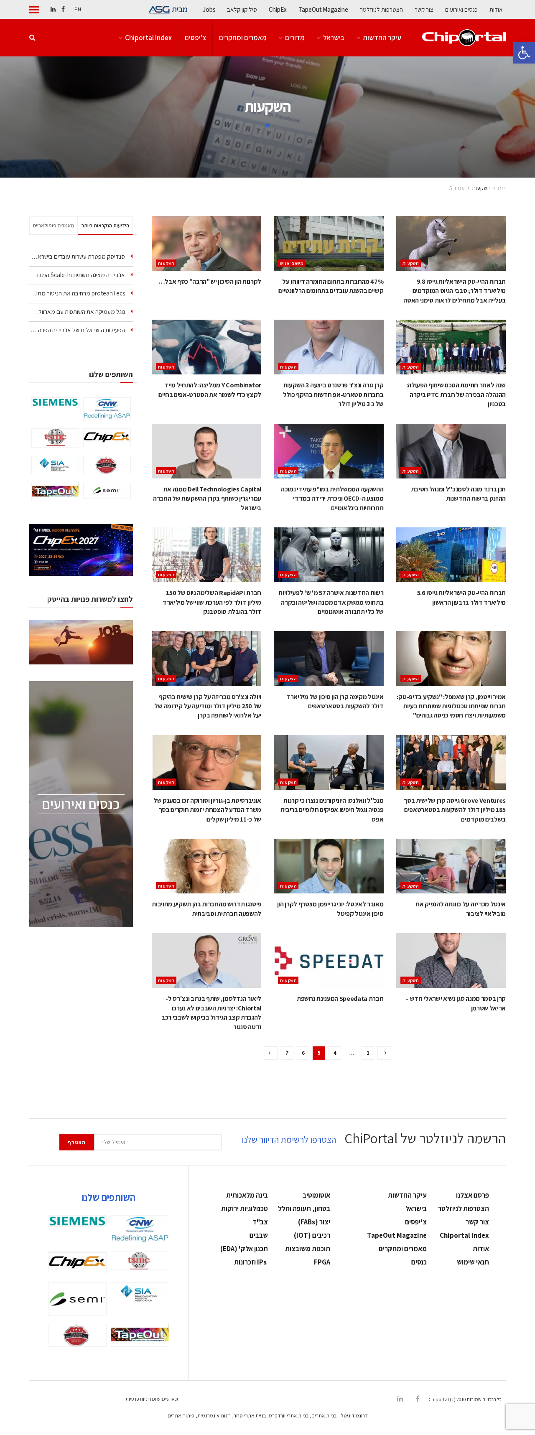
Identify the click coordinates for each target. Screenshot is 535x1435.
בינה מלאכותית (247, 1195)
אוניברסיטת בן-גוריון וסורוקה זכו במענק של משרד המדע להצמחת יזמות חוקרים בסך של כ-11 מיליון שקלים (207, 810)
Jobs (209, 9)
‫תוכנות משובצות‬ (307, 1248)
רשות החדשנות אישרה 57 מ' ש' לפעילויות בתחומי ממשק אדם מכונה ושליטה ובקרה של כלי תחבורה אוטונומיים (330, 602)
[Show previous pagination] (384, 1053)
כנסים (419, 1262)
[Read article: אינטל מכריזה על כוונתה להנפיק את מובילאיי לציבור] (451, 866)
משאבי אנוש (291, 263)
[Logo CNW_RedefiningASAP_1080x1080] (107, 409)
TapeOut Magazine (323, 9)
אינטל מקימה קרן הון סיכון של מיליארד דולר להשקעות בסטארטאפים (334, 701)
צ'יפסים (195, 37)
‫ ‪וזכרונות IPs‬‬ (251, 1262)
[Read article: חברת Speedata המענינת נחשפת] (328, 960)
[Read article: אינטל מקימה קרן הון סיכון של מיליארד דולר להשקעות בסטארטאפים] (328, 658)
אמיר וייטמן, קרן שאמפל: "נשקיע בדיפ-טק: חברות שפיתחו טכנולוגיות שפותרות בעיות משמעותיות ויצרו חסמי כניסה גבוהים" (451, 706)
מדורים (295, 37)
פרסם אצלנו (472, 1195)
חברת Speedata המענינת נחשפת (340, 998)
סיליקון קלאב (242, 9)
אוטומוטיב (316, 1195)
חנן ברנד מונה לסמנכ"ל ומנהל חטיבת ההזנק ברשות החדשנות (458, 494)
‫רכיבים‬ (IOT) (312, 1235)
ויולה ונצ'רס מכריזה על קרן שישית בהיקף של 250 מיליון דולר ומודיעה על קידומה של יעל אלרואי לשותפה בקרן (207, 706)
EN (77, 9)
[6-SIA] (55, 465)
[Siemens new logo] (55, 402)
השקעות (481, 188)
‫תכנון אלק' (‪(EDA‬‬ (244, 1248)
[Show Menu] (34, 9)
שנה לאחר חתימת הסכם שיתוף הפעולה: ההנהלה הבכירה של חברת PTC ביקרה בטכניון (456, 394)
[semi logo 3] (107, 490)
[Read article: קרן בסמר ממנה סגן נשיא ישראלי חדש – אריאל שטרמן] (451, 960)
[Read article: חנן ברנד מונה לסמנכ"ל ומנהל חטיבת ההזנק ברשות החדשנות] (451, 451)
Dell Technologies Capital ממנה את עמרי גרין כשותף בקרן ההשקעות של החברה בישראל (207, 498)
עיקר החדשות (382, 37)
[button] (524, 53)
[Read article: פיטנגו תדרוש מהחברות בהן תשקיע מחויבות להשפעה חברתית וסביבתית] (206, 866)
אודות (495, 9)
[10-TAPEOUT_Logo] (55, 492)
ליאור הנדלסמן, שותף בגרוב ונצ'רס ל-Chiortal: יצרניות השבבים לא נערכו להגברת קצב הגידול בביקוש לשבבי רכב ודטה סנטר (211, 1012)
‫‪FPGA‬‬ (322, 1262)
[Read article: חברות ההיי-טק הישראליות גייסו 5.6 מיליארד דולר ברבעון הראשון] (451, 554)
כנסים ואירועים (461, 9)
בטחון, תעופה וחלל (304, 1208)
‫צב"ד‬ (260, 1221)
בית (502, 188)
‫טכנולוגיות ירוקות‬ (244, 1208)
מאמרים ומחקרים (243, 37)
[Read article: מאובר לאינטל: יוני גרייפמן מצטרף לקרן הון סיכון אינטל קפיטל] (328, 866)
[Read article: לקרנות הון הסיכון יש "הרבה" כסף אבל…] (206, 243)
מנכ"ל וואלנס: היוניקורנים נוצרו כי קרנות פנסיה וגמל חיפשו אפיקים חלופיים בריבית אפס (332, 810)
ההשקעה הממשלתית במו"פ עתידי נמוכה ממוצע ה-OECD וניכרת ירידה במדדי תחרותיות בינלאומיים (332, 498)
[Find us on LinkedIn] (53, 9)
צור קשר (424, 9)
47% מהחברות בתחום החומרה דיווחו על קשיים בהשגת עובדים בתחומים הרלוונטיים (330, 286)
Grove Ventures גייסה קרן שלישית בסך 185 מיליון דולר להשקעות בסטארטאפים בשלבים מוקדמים (455, 810)
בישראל (333, 37)
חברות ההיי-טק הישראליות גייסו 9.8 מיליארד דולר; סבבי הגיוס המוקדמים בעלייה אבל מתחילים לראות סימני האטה (454, 291)
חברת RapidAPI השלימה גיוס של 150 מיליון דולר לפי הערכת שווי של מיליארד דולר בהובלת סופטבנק (212, 602)
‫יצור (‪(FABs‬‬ (314, 1221)
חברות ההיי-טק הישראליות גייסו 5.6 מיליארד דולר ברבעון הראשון (461, 597)
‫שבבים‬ (259, 1235)
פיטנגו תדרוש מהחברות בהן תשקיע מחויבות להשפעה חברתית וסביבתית (206, 909)
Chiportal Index (148, 37)
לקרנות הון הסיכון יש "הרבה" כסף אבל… (209, 281)
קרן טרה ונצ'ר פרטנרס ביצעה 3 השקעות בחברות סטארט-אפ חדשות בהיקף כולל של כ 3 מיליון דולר (333, 394)
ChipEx (278, 9)
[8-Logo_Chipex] (107, 437)
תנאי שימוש (473, 1262)
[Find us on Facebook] (63, 9)
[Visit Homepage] (464, 37)
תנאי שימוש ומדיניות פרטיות (153, 1399)
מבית (180, 9)
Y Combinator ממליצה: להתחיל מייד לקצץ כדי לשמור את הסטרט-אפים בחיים (209, 390)
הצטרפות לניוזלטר (381, 9)
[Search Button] (32, 37)
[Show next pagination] (271, 1053)
